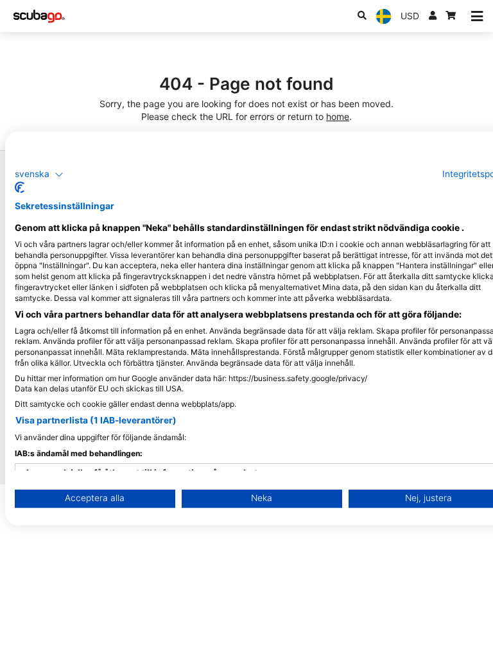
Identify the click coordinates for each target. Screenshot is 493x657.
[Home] (39, 16)
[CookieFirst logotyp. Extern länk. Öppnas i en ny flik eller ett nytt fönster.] (19, 188)
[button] (39, 174)
